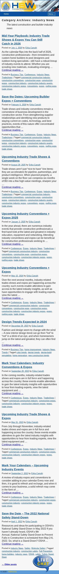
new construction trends (38, 355)
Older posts (9, 564)
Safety (27, 548)
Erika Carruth (31, 48)
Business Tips (17, 74)
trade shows (7, 89)
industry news (21, 554)
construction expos (38, 254)
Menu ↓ (52, 14)
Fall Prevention (45, 551)
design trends (34, 352)
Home (6, 14)
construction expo (33, 80)
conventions (32, 86)
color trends (21, 352)
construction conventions (13, 80)
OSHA (31, 554)
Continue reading (12, 70)
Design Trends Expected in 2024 (24, 321)
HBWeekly (12, 572)
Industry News (43, 74)
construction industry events (40, 83)
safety (38, 554)
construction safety (29, 551)
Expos (39, 134)
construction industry (17, 83)
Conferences (30, 74)
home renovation (20, 355)
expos (41, 86)
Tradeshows (7, 77)
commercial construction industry (35, 77)
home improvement (33, 349)
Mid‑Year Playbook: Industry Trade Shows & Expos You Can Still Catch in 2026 (26, 39)
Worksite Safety (38, 548)
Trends (5, 352)
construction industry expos (14, 86)
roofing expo (51, 86)
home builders (8, 554)
